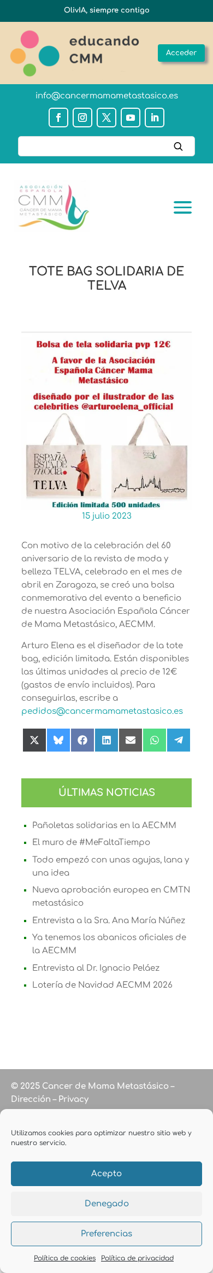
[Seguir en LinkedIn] (154, 117)
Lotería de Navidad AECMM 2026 (102, 985)
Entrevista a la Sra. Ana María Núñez (108, 920)
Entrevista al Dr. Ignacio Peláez (95, 968)
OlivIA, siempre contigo (107, 10)
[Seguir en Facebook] (58, 117)
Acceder (181, 53)
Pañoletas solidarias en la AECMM (104, 825)
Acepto (106, 1173)
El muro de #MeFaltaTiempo (91, 842)
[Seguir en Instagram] (82, 117)
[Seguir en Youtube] (130, 117)
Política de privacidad (137, 1258)
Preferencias (106, 1234)
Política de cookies (65, 1258)
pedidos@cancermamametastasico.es (102, 711)
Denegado (107, 1204)
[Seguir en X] (106, 117)
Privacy (72, 1099)
